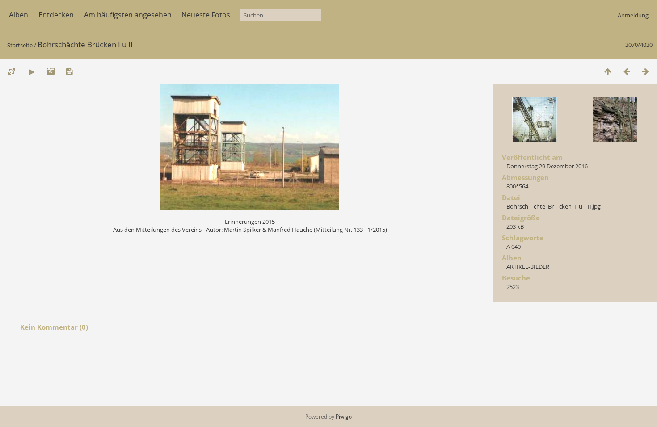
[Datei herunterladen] (69, 71)
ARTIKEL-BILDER (527, 267)
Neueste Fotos (205, 15)
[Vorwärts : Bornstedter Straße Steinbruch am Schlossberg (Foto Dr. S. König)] (645, 71)
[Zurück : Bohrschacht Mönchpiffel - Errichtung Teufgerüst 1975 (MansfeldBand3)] (626, 71)
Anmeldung (633, 15)
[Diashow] (31, 71)
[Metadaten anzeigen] (50, 71)
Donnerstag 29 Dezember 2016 (547, 166)
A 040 (513, 247)
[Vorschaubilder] (607, 71)
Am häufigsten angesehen (128, 15)
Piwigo (344, 416)
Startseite (20, 45)
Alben (18, 15)
